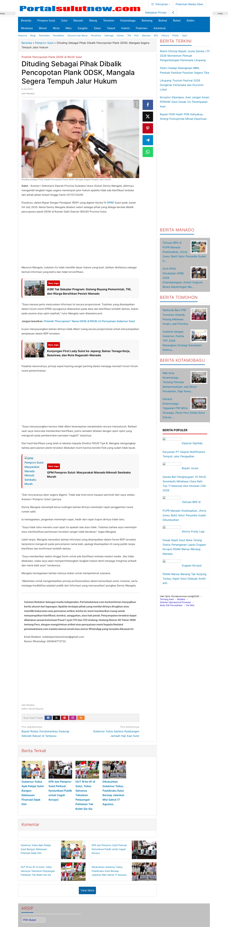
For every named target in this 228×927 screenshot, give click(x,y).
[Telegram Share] (148, 140)
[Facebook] (48, 718)
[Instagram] (72, 718)
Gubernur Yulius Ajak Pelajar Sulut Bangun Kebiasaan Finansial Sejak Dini (36, 849)
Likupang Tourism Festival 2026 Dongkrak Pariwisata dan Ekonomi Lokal (181, 85)
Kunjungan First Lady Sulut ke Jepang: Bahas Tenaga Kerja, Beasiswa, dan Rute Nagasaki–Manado (88, 353)
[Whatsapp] (148, 152)
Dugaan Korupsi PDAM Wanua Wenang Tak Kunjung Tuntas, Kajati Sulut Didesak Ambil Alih (184, 574)
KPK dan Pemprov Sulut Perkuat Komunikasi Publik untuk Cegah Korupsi (60, 790)
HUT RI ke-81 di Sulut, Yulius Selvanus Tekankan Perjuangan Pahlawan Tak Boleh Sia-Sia (85, 795)
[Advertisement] (80, 240)
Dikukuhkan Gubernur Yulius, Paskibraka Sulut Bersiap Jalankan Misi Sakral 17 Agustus (109, 871)
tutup (220, 13)
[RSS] (81, 718)
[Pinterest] (64, 718)
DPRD (110, 202)
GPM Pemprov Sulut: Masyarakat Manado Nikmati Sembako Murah (89, 474)
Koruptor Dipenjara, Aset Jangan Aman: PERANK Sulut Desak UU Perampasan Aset (185, 102)
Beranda (27, 42)
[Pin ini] (148, 128)
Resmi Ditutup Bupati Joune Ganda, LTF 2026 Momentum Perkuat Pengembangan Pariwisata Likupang (185, 55)
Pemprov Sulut (44, 42)
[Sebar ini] (148, 105)
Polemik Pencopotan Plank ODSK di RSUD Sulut (52, 57)
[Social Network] (173, 12)
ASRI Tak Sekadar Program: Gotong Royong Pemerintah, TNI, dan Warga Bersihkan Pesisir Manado (89, 291)
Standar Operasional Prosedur (175, 602)
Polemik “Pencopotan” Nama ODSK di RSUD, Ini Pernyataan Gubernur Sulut (89, 321)
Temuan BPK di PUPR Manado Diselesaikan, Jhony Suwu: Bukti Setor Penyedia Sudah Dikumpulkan (184, 510)
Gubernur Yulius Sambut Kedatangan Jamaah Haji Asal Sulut (116, 731)
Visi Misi (190, 605)
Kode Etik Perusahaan (171, 605)
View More (87, 890)
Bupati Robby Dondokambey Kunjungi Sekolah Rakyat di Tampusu (45, 731)
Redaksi (181, 599)
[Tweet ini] (148, 117)
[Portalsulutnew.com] (80, 8)
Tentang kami (167, 599)
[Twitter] (56, 718)
